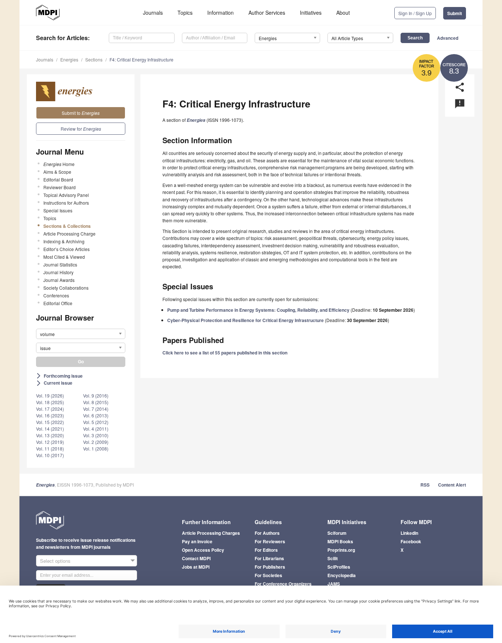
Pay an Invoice (197, 541)
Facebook (411, 541)
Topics (185, 12)
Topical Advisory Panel (66, 195)
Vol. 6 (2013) (95, 415)
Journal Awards (59, 280)
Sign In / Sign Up (415, 13)
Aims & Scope (57, 172)
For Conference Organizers (283, 583)
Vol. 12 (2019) (50, 442)
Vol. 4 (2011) (95, 428)
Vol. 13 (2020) (50, 435)
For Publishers (270, 566)
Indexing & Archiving (64, 241)
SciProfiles (338, 566)
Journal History (58, 272)
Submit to (81, 113)
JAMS (333, 583)
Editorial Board (58, 179)
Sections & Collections (67, 226)
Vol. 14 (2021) (50, 428)
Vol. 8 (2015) (95, 402)
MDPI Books (340, 541)
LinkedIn (409, 533)
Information (220, 12)
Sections (94, 59)
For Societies (268, 575)
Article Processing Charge (69, 233)
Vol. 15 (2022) (50, 422)
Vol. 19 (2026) (50, 395)
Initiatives (311, 12)
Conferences (56, 295)
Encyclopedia (341, 575)
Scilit (332, 558)
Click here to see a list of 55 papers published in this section (224, 352)
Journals (153, 12)
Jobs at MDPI (195, 566)
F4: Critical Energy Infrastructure (141, 59)
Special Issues (57, 210)
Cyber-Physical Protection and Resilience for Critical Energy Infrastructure (245, 320)
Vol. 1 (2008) (95, 448)
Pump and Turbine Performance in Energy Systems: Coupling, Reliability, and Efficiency (258, 310)
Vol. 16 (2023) (50, 415)
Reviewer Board (59, 187)
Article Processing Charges (211, 533)
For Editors (266, 550)
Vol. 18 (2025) (50, 402)
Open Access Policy (203, 550)
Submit (454, 13)
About (343, 12)
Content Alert (452, 484)
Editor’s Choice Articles (66, 249)
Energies (69, 59)
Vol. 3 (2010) (95, 435)
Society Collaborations (66, 288)
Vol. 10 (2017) (50, 455)
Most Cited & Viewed (64, 257)
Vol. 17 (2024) (50, 409)
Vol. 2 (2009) (95, 442)
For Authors (267, 533)
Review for (81, 129)
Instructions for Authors (66, 202)
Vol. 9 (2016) (95, 395)
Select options (55, 560)
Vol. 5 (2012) (95, 422)
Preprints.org (341, 550)
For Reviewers (270, 541)
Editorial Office (57, 303)
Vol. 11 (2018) (50, 448)
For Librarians (269, 558)
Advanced (447, 38)
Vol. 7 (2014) (95, 409)
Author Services (266, 12)
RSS (425, 484)
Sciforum (337, 533)
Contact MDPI (196, 558)
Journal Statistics (60, 264)
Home (59, 164)
